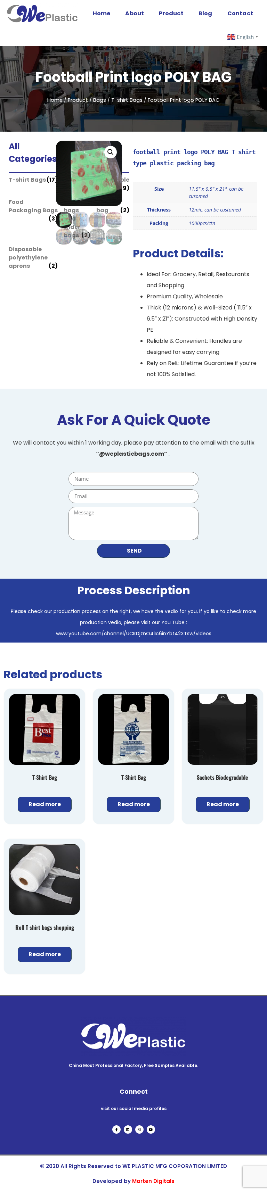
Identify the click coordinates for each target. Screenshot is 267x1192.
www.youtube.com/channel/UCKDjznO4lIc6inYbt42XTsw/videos (133, 633)
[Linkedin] (128, 1129)
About (134, 13)
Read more (45, 804)
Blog (205, 13)
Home (102, 13)
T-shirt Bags (127, 100)
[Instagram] (139, 1129)
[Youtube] (151, 1129)
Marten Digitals (153, 1181)
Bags (99, 100)
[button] (110, 152)
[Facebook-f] (116, 1129)
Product (171, 13)
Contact (240, 13)
